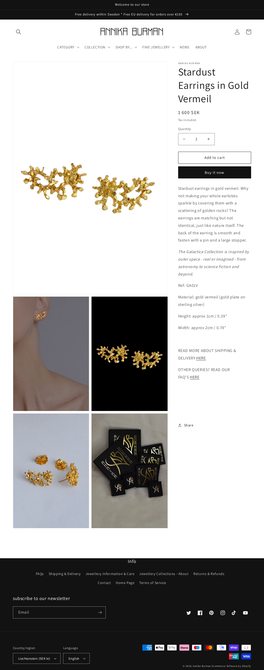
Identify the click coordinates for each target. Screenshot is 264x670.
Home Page (125, 582)
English (74, 658)
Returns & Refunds (208, 573)
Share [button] (189, 425)
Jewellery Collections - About (163, 573)
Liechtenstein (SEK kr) (34, 658)
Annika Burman (202, 666)
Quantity (184, 129)
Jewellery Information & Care (110, 573)
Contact (104, 582)
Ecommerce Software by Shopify (231, 666)
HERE (201, 358)
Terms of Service (152, 582)
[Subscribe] (99, 612)
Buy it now (214, 172)
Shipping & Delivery (65, 573)
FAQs (40, 573)
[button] (18, 32)
